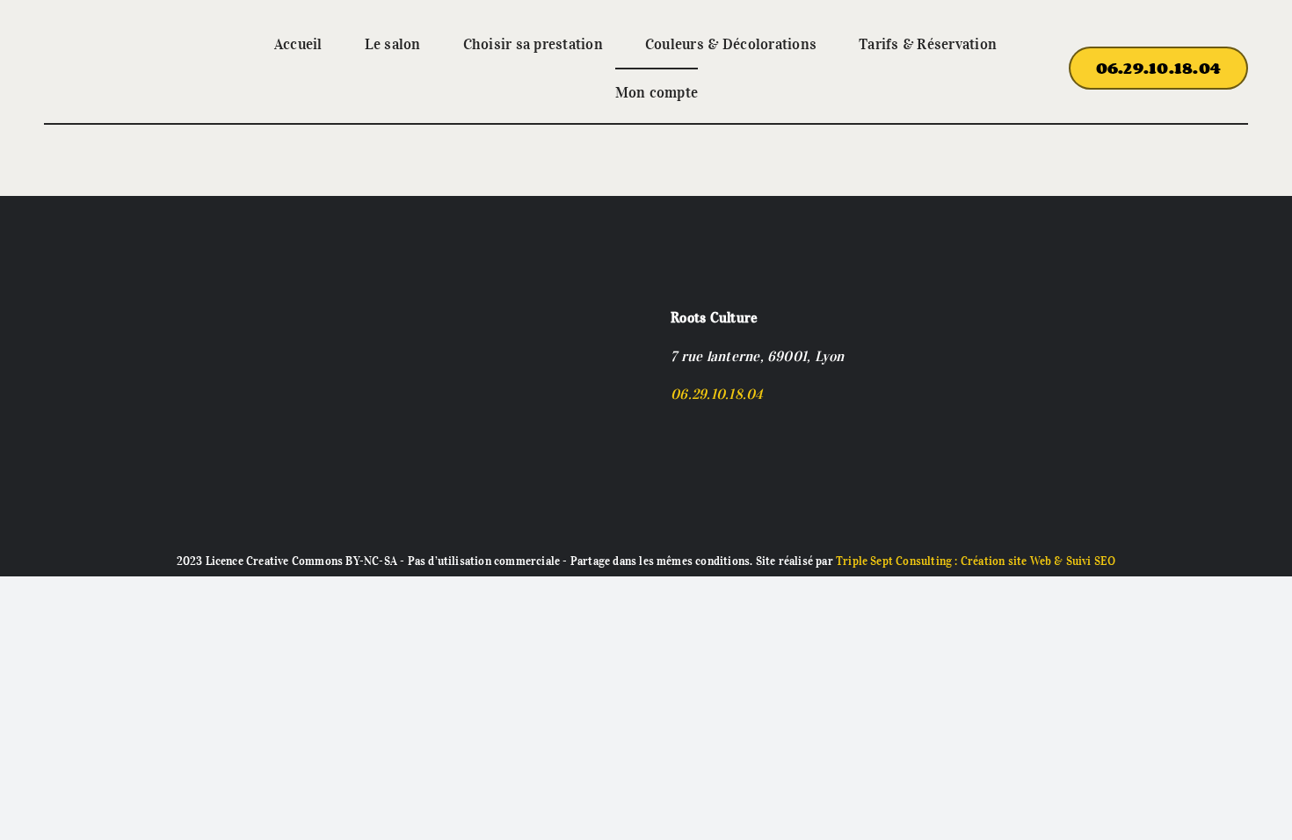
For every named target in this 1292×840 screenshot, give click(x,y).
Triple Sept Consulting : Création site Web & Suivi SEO (976, 561)
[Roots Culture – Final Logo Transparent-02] (108, 42)
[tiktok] (704, 428)
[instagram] (676, 428)
